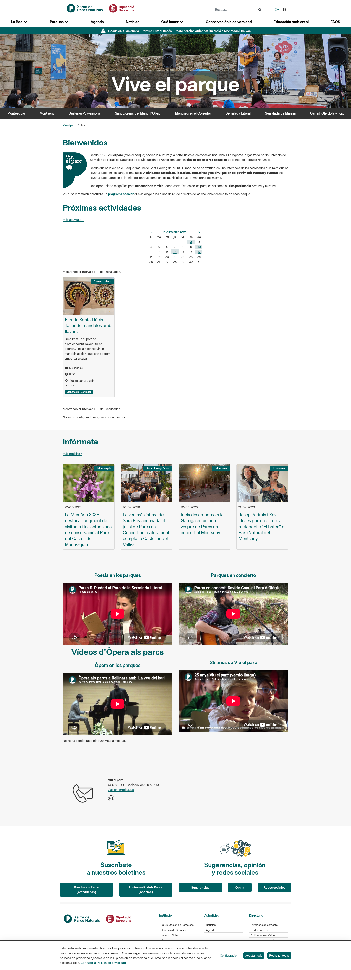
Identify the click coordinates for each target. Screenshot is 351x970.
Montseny (47, 113)
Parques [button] (57, 21)
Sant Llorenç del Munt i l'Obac (137, 113)
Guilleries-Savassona (84, 113)
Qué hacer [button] (170, 21)
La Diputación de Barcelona (177, 925)
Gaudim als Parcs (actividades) (86, 889)
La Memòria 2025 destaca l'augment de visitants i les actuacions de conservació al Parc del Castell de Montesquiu (88, 529)
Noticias (132, 21)
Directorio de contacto (264, 925)
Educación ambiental (291, 21)
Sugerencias (200, 887)
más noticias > (72, 454)
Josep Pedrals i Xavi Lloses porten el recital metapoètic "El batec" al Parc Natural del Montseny (262, 526)
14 (175, 252)
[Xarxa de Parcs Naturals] (101, 8)
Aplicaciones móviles (263, 935)
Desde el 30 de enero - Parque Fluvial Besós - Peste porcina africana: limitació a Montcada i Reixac (179, 31)
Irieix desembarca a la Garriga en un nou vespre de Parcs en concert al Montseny (202, 523)
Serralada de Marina (280, 113)
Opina (239, 887)
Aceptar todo (253, 955)
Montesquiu (16, 113)
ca (277, 9)
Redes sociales (274, 887)
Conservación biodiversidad (229, 21)
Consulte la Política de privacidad (103, 963)
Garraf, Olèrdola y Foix (327, 113)
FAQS (335, 21)
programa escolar (121, 194)
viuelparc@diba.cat (121, 790)
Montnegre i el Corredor (193, 113)
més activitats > (73, 220)
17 (199, 252)
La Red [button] (17, 21)
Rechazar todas (279, 955)
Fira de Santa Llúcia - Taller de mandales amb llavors (88, 325)
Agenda (97, 21)
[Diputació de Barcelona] (98, 918)
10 (199, 247)
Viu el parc (69, 125)
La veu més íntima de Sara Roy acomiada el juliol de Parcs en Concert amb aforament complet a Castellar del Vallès (146, 529)
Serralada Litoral (238, 113)
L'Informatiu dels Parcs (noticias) (145, 889)
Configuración (229, 955)
